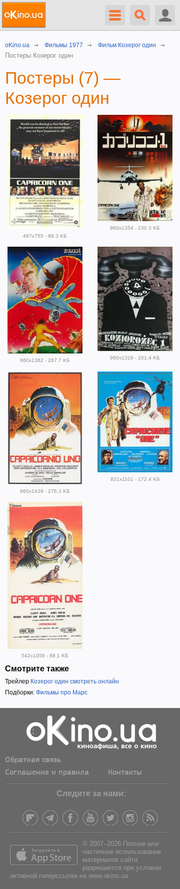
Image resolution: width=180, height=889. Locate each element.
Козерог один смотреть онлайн (74, 681)
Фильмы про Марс (62, 692)
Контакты (125, 773)
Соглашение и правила (47, 773)
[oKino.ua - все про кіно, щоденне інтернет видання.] (25, 15)
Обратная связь (33, 760)
